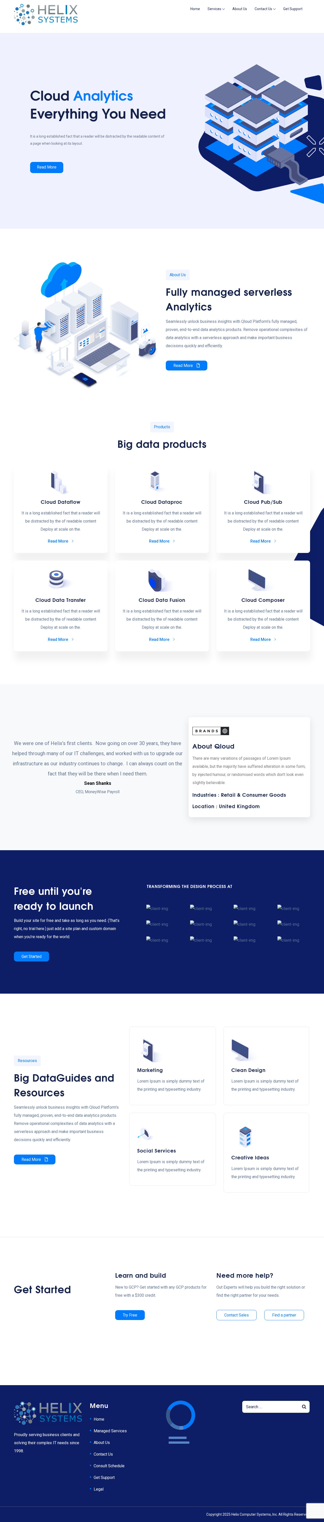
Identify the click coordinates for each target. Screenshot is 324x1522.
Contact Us (263, 9)
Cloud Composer (263, 599)
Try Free (130, 1315)
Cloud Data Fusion (162, 599)
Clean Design (248, 1069)
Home (195, 9)
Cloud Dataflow (60, 501)
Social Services (156, 1150)
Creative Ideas (250, 1157)
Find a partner (284, 1315)
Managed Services (110, 1430)
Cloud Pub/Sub (263, 501)
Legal (99, 1489)
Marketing (150, 1069)
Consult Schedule (109, 1465)
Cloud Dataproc (162, 501)
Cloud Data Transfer (60, 599)
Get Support (292, 9)
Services (214, 9)
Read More (46, 167)
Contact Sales (236, 1315)
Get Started (32, 956)
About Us (239, 9)
